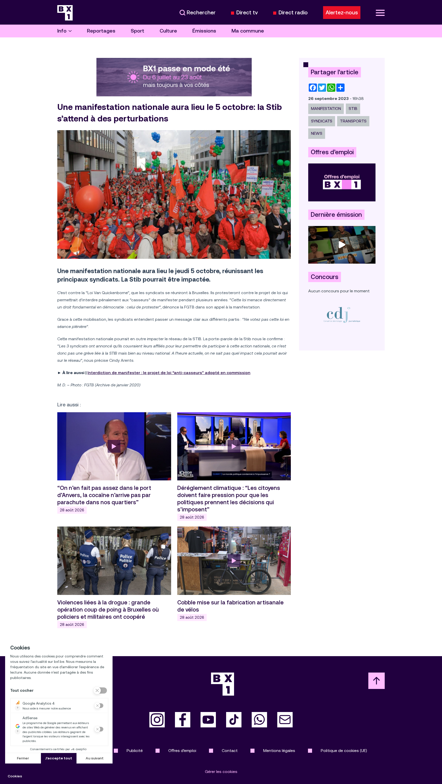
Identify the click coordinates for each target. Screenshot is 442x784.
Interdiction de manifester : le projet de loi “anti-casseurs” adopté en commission (168, 373)
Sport (137, 31)
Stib (353, 108)
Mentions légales (279, 751)
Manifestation (326, 108)
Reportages (101, 31)
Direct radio (293, 12)
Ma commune (247, 31)
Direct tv (247, 12)
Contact (230, 751)
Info (62, 31)
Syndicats (321, 121)
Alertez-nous (342, 12)
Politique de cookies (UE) (344, 751)
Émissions (204, 31)
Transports (353, 121)
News (316, 133)
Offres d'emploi (182, 751)
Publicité (135, 751)
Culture (168, 31)
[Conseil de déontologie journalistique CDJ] (341, 314)
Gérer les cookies (221, 772)
